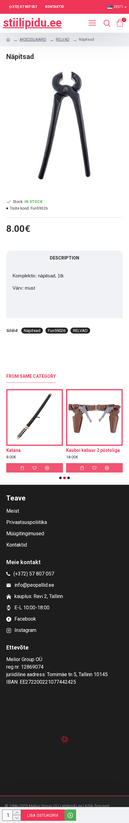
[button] (60, 478)
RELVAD (63, 39)
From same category (31, 376)
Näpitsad (32, 330)
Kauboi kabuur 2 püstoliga (93, 450)
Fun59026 (56, 330)
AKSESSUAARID (32, 39)
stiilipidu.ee (32, 22)
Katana (13, 450)
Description (64, 257)
